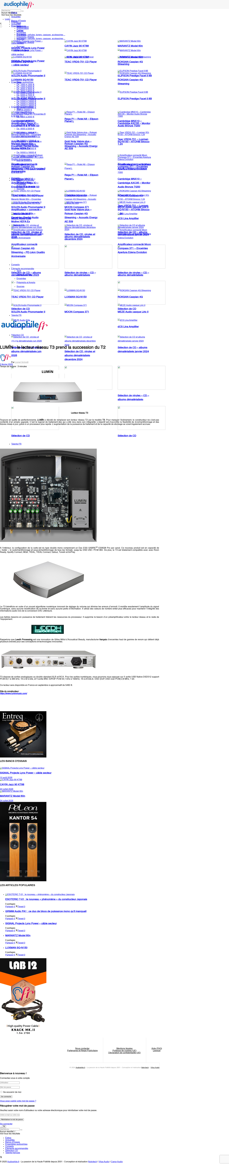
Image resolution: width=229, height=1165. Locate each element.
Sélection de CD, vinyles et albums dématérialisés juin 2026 (26, 351)
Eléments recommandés (22, 180)
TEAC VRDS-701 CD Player (81, 80)
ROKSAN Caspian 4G (130, 195)
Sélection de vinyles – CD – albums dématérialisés (80, 274)
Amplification (23, 29)
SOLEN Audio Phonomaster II (28, 76)
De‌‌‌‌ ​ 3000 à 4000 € (25, 91)
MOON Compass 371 (77, 312)
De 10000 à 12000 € (26, 99)
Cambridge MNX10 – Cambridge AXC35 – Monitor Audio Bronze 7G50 (134, 183)
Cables (20, 31)
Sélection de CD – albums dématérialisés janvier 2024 (133, 233)
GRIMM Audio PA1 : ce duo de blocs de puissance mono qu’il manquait (45, 911)
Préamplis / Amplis (25, 37)
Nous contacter (82, 1049)
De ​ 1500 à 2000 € (25, 87)
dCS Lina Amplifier (128, 327)
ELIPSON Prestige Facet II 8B (135, 99)
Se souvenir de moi (12, 1092)
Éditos (14, 13)
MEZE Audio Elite (21, 218)
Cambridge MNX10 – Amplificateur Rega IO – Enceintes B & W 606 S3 (25, 123)
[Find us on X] (1, 1158)
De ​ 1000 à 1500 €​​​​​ (25, 85)
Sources (20, 39)
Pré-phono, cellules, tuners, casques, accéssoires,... (41, 39)
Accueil (3, 341)
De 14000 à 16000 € (26, 104)
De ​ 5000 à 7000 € (25, 95)
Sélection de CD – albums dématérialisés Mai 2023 (26, 274)
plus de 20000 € (24, 110)
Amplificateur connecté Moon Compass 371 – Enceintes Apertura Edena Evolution (134, 166)
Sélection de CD (127, 436)
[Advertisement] (48, 437)
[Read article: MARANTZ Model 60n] (79, 791)
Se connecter (6, 1124)
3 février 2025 (6, 364)
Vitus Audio (155, 1067)
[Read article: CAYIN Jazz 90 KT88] (79, 780)
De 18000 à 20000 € (26, 108)
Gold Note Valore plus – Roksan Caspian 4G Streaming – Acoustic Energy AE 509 (81, 145)
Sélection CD (11, 1151)
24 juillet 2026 (6, 789)
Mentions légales (124, 1049)
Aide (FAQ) (156, 1049)
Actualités (16, 17)
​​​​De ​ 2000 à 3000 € (25, 89)
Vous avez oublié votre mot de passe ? (18, 1101)
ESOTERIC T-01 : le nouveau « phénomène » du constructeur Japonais (46, 899)
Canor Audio (117, 1162)
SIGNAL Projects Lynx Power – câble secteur (28, 49)
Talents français (12, 1153)
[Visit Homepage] (19, 8)
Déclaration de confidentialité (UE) (124, 1053)
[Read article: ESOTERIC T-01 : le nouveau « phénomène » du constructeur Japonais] (82, 895)
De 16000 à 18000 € (26, 153)
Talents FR (16, 444)
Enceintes (21, 33)
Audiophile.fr (80, 1067)
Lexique (156, 1051)
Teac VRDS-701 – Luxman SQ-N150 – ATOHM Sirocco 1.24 (133, 141)
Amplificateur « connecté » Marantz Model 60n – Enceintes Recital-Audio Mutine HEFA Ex (26, 145)
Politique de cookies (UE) (124, 1051)
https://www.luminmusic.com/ (13, 694)
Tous (19, 23)
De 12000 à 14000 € (26, 101)
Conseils (15, 178)
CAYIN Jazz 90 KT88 (77, 46)
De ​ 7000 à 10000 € (26, 97)
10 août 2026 (6, 778)
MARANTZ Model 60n (130, 46)
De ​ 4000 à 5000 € (25, 93)
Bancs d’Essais (12, 1142)
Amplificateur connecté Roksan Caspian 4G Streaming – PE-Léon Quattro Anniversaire (28, 168)
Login (7, 19)
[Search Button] (22, 11)
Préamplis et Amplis (26, 187)
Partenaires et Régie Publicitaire (82, 1051)
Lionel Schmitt (21, 362)
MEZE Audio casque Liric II (133, 207)
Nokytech (145, 1067)
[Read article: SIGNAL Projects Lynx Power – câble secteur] (79, 768)
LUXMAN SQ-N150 (22, 80)
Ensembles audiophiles (22, 82)
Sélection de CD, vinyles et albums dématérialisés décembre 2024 (80, 355)
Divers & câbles (24, 183)
